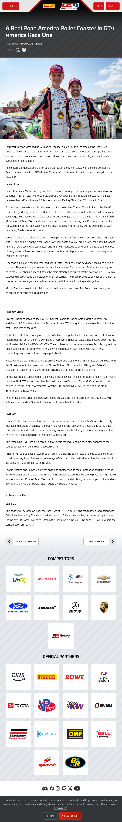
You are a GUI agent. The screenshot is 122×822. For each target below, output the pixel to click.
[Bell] (104, 734)
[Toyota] (61, 636)
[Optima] (104, 705)
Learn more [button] (60, 808)
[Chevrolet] (104, 579)
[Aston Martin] (18, 579)
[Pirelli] (47, 677)
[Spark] (47, 762)
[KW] (75, 705)
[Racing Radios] (75, 762)
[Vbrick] (47, 734)
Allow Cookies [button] (70, 815)
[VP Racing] (47, 705)
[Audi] (47, 579)
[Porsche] (104, 607)
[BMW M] (75, 579)
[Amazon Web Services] (18, 677)
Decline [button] (50, 815)
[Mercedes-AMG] (75, 607)
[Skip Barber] (18, 734)
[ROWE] (75, 677)
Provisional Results (20, 495)
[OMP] (75, 734)
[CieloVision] (104, 677)
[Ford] (18, 607)
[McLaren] (47, 607)
